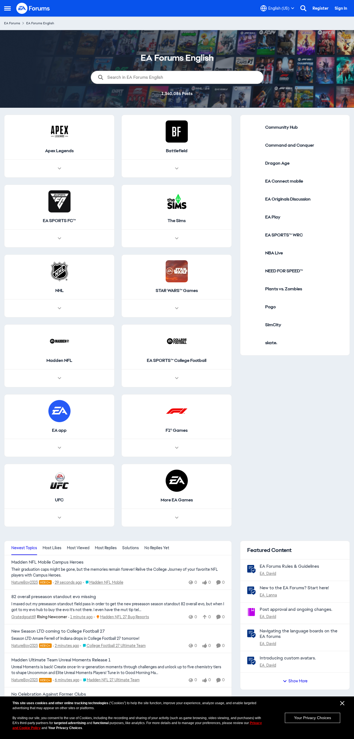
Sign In (341, 8)
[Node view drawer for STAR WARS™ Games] (176, 308)
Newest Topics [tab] (24, 547)
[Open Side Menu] (7, 8)
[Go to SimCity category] (254, 325)
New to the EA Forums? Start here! (294, 588)
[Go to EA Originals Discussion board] (254, 199)
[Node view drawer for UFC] (59, 517)
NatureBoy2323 (24, 582)
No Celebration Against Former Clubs (48, 694)
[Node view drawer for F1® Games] (176, 448)
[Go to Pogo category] (254, 307)
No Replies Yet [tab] (156, 547)
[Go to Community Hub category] (254, 127)
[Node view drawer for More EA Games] (176, 517)
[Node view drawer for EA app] (59, 448)
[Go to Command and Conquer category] (254, 145)
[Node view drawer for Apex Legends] (59, 168)
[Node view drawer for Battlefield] (176, 168)
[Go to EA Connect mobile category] (254, 181)
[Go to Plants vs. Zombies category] (254, 289)
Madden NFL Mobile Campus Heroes (47, 562)
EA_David (268, 573)
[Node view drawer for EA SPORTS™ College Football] (176, 378)
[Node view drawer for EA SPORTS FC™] (59, 238)
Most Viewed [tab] (78, 547)
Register (321, 8)
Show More (298, 680)
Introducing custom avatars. (288, 658)
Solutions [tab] (130, 547)
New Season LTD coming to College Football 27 (58, 631)
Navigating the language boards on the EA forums (298, 634)
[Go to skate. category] (254, 343)
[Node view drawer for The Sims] (176, 238)
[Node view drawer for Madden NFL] (59, 378)
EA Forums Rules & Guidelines (289, 566)
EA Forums (12, 23)
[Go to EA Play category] (254, 217)
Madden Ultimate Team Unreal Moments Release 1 (61, 660)
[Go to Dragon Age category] (254, 163)
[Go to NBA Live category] (254, 253)
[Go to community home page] (33, 8)
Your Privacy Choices (312, 718)
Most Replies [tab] (106, 547)
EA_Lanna (268, 595)
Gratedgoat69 (23, 616)
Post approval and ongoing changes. (296, 609)
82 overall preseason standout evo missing (53, 596)
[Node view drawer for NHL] (59, 308)
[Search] (303, 8)
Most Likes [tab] (52, 547)
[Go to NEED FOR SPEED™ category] (254, 271)
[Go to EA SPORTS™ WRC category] (254, 235)
